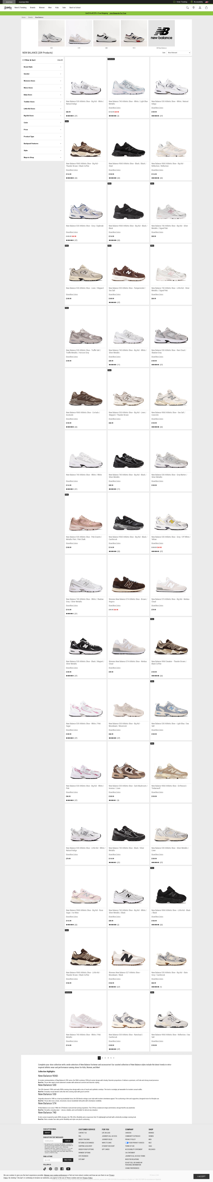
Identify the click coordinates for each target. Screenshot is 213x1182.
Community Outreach (132, 1136)
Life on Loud (106, 1133)
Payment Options (84, 1153)
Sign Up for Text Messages (53, 1137)
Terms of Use (129, 1146)
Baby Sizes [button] (28, 95)
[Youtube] (69, 1169)
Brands (151, 1133)
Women (151, 1136)
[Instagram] (57, 1169)
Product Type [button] (29, 136)
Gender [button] (27, 74)
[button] (207, 2)
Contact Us (83, 1133)
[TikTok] (45, 1169)
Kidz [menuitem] (57, 7)
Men (150, 1139)
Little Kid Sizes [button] (29, 109)
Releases (152, 1149)
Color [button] (26, 123)
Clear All (60, 60)
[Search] (188, 7)
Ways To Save (106, 1143)
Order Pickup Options (86, 1149)
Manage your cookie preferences (55, 1175)
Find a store (47, 1156)
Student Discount (108, 1146)
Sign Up (47, 1133)
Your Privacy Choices (136, 1143)
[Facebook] (62, 1169)
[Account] (200, 8)
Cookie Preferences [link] (132, 1168)
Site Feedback (83, 1156)
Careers (128, 1133)
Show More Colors (114, 108)
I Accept (201, 1176)
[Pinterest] (51, 1169)
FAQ (80, 1136)
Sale (150, 1146)
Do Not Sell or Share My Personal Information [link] (133, 1164)
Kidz (150, 1143)
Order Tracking (182, 2)
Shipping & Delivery (85, 1146)
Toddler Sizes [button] (29, 102)
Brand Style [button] (28, 67)
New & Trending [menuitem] (20, 7)
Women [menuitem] (42, 7)
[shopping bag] (207, 7)
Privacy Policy (130, 1139)
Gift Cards (105, 1149)
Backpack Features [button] (31, 143)
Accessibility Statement (133, 1149)
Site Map (82, 1159)
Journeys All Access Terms (135, 1156)
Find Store (68, 1160)
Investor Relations (132, 1159)
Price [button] (26, 129)
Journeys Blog (107, 1139)
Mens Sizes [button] (28, 88)
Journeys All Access (109, 1136)
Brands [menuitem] (32, 7)
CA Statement (130, 1153)
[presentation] (20, 7)
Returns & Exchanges (86, 1143)
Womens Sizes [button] (29, 81)
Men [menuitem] (50, 7)
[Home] (8, 7)
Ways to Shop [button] (29, 157)
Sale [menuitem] (64, 7)
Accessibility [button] (198, 2)
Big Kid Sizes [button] (29, 116)
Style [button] (26, 150)
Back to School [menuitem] (75, 7)
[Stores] (194, 7)
